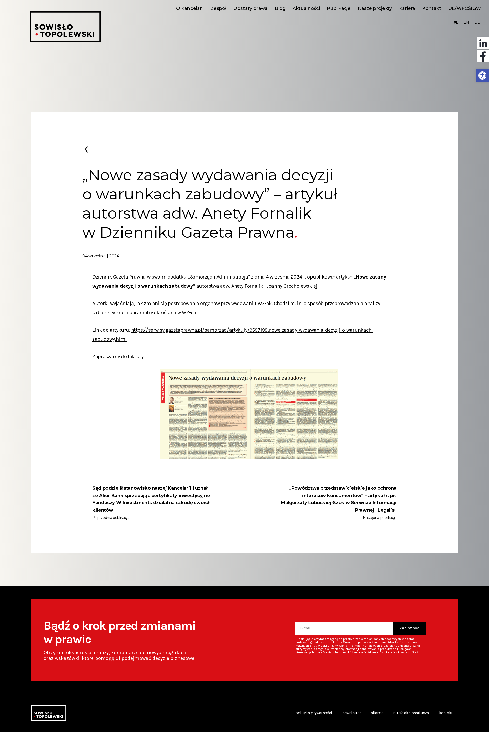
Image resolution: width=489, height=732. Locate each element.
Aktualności (306, 8)
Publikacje (338, 8)
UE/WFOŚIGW (464, 8)
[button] (482, 75)
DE (477, 22)
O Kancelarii (190, 8)
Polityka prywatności (313, 712)
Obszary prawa (250, 8)
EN (466, 22)
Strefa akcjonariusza (411, 712)
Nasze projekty (375, 8)
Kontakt (431, 8)
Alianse (377, 712)
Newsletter (351, 712)
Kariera (407, 8)
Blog (280, 8)
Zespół (218, 8)
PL (456, 22)
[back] (86, 149)
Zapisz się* (409, 628)
